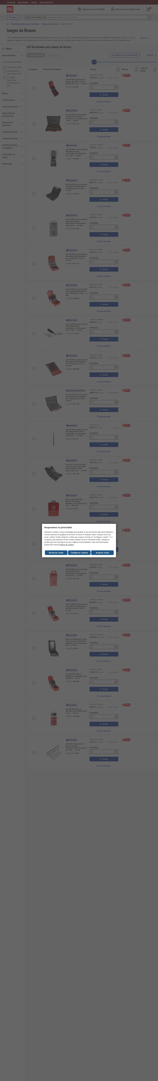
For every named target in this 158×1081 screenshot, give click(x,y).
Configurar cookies (79, 552)
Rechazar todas (56, 552)
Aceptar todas (102, 552)
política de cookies (67, 545)
